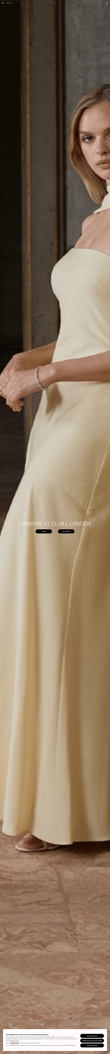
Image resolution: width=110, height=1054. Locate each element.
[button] (107, 3)
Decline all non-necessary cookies (92, 1040)
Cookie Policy (14, 1043)
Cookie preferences (92, 1045)
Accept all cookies (92, 1036)
